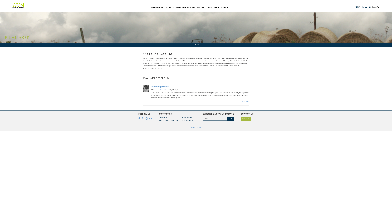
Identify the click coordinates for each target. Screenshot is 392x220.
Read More (245, 102)
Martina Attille (162, 90)
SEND (230, 119)
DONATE (245, 119)
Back (197, 45)
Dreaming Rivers (160, 86)
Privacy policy (196, 127)
